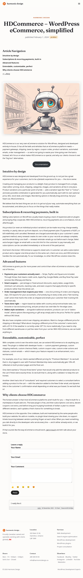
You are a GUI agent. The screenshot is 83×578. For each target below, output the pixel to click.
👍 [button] (13, 487)
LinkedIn (69, 559)
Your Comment (17, 466)
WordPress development (66, 540)
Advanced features (11, 62)
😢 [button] (28, 487)
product (54, 37)
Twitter (75, 557)
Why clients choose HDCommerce (17, 70)
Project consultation (64, 547)
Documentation (41, 164)
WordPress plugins (64, 543)
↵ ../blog (6, 73)
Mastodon (61, 562)
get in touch (51, 430)
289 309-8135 (34, 557)
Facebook (60, 557)
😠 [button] (23, 487)
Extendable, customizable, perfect (17, 66)
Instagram (61, 559)
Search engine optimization (67, 536)
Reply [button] (15, 492)
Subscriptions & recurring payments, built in (22, 59)
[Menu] (79, 3)
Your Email (15, 457)
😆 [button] (18, 487)
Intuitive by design (11, 55)
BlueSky (68, 557)
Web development (63, 533)
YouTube (77, 559)
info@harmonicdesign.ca (39, 560)
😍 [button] (34, 487)
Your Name (16, 447)
